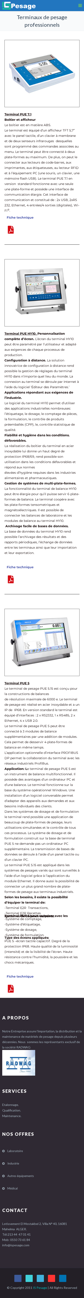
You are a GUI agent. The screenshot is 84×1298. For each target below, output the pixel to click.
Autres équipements (20, 1176)
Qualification (11, 1110)
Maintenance (11, 1116)
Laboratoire (15, 1151)
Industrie (13, 1163)
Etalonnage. (10, 1105)
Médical (12, 1188)
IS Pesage (40, 1288)
